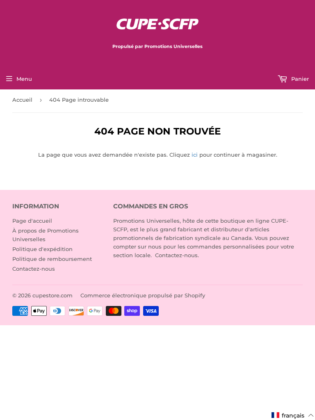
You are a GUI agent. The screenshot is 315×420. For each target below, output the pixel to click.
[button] (293, 415)
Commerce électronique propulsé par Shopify (142, 295)
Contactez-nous (33, 268)
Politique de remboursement (52, 259)
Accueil (22, 99)
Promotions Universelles (146, 220)
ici (195, 154)
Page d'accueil (32, 220)
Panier (299, 78)
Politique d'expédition (42, 249)
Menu (24, 78)
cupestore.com (52, 295)
